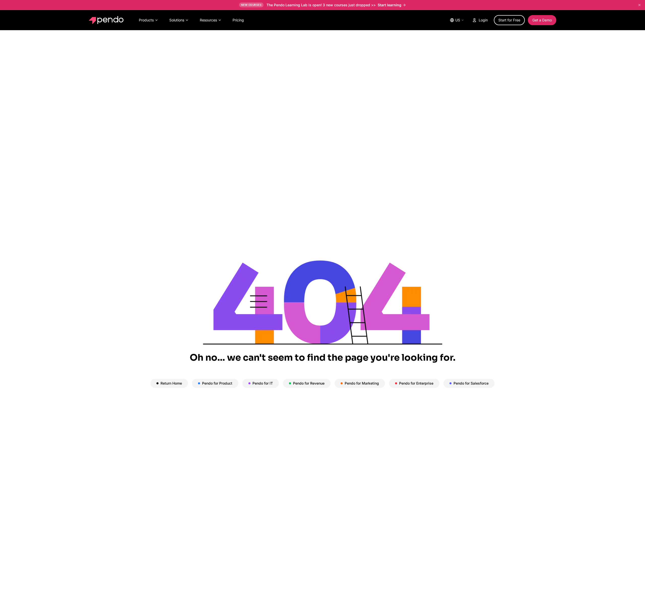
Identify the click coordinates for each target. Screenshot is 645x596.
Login (483, 20)
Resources (208, 20)
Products (146, 20)
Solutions (176, 20)
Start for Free (509, 20)
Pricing (238, 20)
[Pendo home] (107, 20)
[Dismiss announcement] (639, 5)
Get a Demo (542, 20)
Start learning (389, 5)
